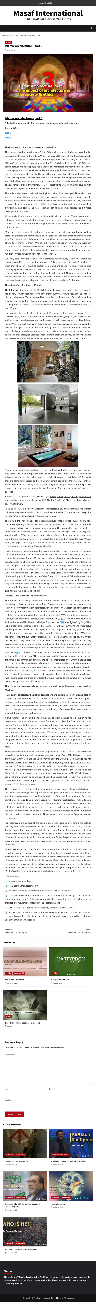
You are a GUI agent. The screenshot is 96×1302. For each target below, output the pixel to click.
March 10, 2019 (57, 983)
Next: (79, 931)
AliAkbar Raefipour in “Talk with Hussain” (68, 1161)
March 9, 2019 (11, 1026)
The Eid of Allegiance (14, 979)
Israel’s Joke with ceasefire (16, 1161)
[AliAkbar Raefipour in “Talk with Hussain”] (71, 1143)
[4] (32, 670)
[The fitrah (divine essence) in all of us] (25, 1005)
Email (52, 1089)
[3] (17, 652)
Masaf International (48, 13)
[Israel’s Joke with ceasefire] (25, 1143)
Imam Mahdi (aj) (19, 973)
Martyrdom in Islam (60, 979)
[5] (13, 773)
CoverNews (56, 1298)
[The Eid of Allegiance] (25, 961)
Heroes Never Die (58, 1204)
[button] (91, 28)
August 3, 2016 (12, 50)
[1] (50, 313)
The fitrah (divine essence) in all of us (22, 1022)
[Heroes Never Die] (71, 1186)
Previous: (16, 931)
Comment (10, 1054)
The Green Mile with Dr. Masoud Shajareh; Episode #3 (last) (22, 1205)
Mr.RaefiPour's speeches (60, 1155)
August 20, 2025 (12, 1164)
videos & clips (20, 1155)
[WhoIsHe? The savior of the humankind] (25, 1231)
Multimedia (9, 1155)
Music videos (66, 1198)
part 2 (8, 137)
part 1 (8, 132)
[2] (6, 885)
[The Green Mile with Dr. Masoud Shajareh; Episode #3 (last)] (25, 1186)
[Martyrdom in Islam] (71, 961)
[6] (61, 853)
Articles (8, 42)
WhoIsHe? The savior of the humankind (21, 1249)
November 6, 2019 (12, 983)
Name (8, 1089)
